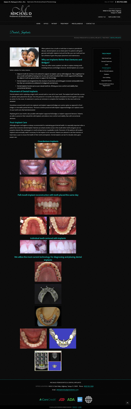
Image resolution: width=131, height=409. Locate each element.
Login (79, 407)
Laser (106, 64)
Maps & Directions (114, 17)
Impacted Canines (106, 80)
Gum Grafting (106, 77)
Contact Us (102, 17)
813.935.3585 (122, 2)
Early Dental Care (106, 58)
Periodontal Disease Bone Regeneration (106, 84)
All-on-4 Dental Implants (106, 71)
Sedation (106, 74)
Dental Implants (106, 68)
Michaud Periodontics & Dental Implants (87, 38)
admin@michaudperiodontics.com (67, 390)
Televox (74, 407)
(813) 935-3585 (89, 386)
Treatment (105, 38)
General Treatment (106, 61)
